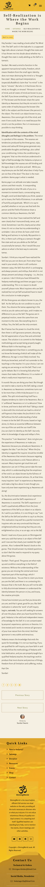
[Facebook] (19, 839)
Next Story (22, 707)
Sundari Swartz (22, 723)
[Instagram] (31, 839)
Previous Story (22, 695)
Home (7, 29)
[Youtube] (14, 839)
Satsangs (17, 29)
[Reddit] (25, 839)
